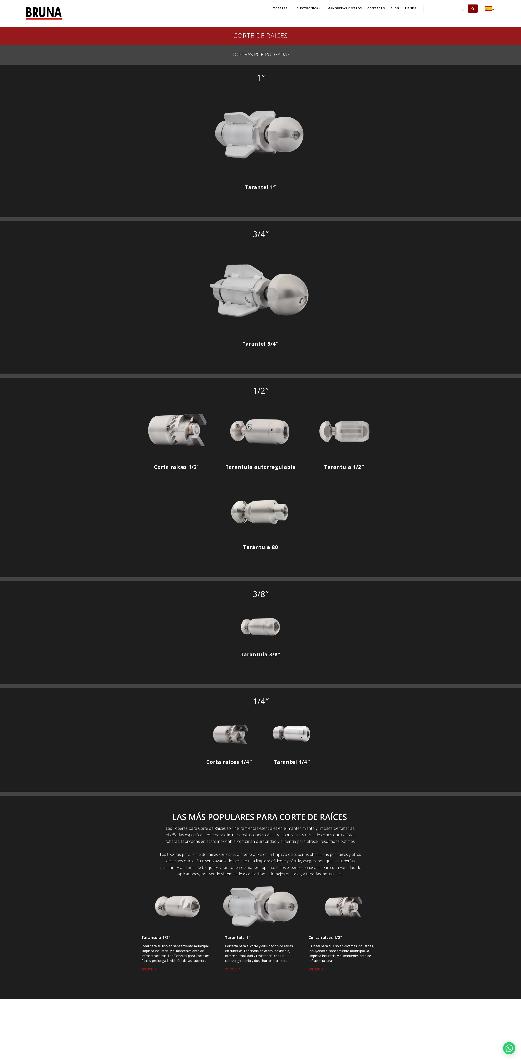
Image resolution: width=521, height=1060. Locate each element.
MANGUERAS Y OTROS (344, 8)
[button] (509, 1048)
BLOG (395, 8)
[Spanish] (490, 9)
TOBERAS (280, 8)
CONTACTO (376, 8)
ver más (147, 968)
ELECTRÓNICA (307, 8)
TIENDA (410, 8)
